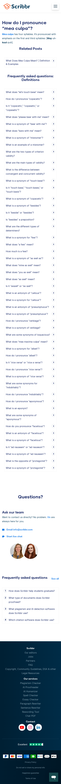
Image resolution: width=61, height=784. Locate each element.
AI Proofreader (30, 687)
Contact (30, 721)
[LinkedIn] (38, 727)
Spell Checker (30, 695)
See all (55, 578)
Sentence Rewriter (30, 707)
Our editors (31, 652)
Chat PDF (30, 715)
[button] (53, 777)
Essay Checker (30, 699)
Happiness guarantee (30, 773)
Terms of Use (30, 778)
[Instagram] (30, 727)
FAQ (30, 664)
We (49, 517)
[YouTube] (22, 727)
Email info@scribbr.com (20, 529)
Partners (30, 660)
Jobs (30, 656)
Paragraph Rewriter (30, 703)
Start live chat (14, 536)
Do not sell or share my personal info (30, 767)
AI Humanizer (30, 691)
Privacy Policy (30, 762)
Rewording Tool (30, 711)
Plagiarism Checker (30, 683)
